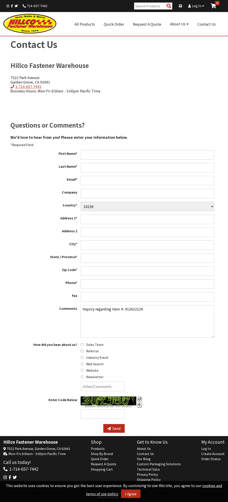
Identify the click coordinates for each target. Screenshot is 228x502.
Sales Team (95, 344)
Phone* (71, 282)
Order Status (211, 459)
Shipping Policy (149, 479)
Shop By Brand (102, 453)
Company (69, 192)
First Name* (68, 153)
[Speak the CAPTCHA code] (139, 405)
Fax (74, 295)
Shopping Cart (102, 469)
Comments (68, 308)
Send (116, 428)
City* (73, 244)
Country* (70, 205)
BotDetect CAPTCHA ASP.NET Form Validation (108, 406)
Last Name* (68, 166)
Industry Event (97, 357)
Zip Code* (69, 269)
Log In (197, 6)
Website (92, 370)
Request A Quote (147, 24)
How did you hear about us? (55, 344)
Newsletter (95, 377)
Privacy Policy (147, 474)
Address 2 (69, 231)
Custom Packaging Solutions (159, 464)
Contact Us (206, 24)
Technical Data (148, 469)
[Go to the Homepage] (30, 24)
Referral (92, 351)
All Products (85, 24)
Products (98, 448)
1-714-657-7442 (28, 86)
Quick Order (114, 24)
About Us (178, 24)
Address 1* (68, 218)
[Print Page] (180, 6)
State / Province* (63, 257)
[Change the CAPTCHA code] (139, 399)
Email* (72, 179)
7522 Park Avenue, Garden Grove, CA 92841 (38, 448)
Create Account (213, 453)
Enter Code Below (63, 400)
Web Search (95, 364)
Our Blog (144, 459)
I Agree (130, 493)
